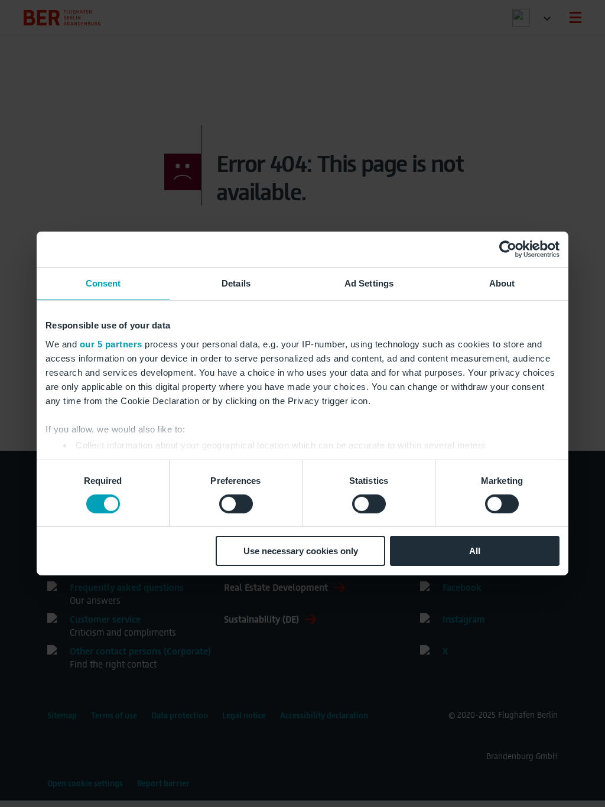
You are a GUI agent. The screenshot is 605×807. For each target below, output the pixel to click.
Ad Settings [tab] (368, 283)
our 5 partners (111, 344)
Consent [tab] (103, 283)
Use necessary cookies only (300, 551)
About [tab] (502, 283)
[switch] (236, 503)
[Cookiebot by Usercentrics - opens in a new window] (508, 249)
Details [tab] (236, 283)
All (474, 551)
